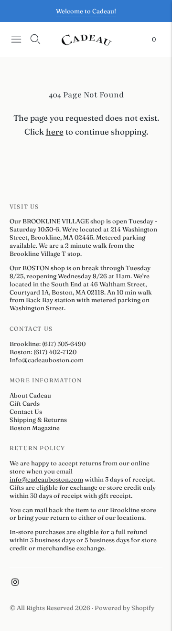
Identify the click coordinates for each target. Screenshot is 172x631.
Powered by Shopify (124, 607)
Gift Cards (25, 403)
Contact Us (26, 411)
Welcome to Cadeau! (86, 11)
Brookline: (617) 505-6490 (48, 343)
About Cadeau (30, 395)
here (55, 131)
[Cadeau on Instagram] (15, 583)
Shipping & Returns (38, 419)
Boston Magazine (35, 427)
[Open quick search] (35, 39)
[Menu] (16, 39)
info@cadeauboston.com (46, 479)
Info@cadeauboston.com (47, 360)
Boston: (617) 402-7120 (43, 352)
